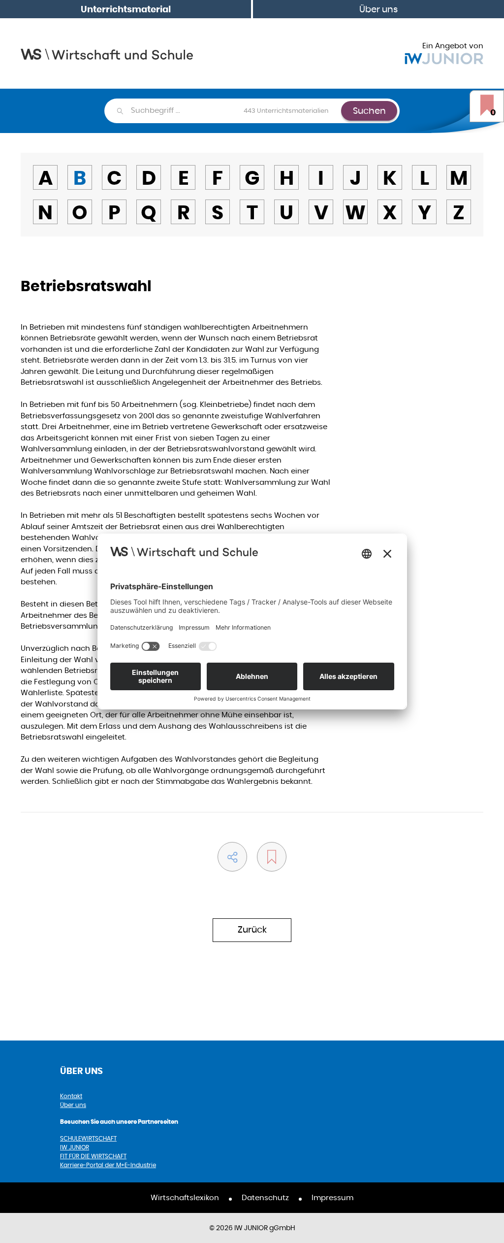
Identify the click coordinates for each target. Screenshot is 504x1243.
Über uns (378, 9)
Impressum (332, 1197)
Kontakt (71, 1096)
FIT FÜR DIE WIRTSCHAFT (93, 1156)
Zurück (252, 929)
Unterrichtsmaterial (126, 9)
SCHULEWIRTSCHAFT (88, 1138)
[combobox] (235, 111)
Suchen (369, 110)
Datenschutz (265, 1197)
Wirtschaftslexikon (185, 1197)
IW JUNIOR (74, 1147)
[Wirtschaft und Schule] (107, 53)
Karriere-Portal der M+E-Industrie (108, 1165)
